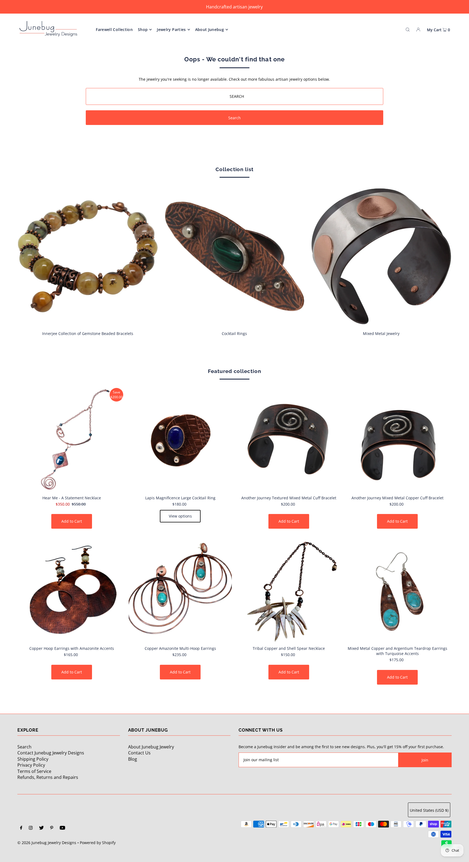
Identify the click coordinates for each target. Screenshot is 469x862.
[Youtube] (62, 828)
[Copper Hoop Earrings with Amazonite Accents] (71, 590)
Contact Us (139, 753)
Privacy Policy (31, 765)
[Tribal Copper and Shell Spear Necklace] (288, 590)
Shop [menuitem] (143, 29)
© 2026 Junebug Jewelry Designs (46, 842)
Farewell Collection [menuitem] (114, 29)
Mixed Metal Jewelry (381, 333)
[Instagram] (31, 828)
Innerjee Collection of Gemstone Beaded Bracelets (87, 333)
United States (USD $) (429, 810)
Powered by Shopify (98, 842)
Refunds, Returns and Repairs (47, 777)
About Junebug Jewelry (151, 747)
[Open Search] (407, 29)
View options (180, 516)
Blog (132, 759)
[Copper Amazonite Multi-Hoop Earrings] (180, 590)
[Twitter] (41, 828)
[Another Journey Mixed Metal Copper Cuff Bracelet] (397, 439)
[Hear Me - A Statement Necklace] (71, 439)
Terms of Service (34, 771)
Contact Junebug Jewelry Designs (50, 753)
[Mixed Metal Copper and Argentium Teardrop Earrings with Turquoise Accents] (397, 590)
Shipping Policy (32, 759)
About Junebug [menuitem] (209, 29)
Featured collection (234, 371)
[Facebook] (21, 828)
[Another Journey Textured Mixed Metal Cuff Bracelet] (288, 439)
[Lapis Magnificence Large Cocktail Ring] (180, 439)
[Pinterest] (51, 828)
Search (24, 747)
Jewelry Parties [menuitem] (171, 29)
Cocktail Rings (234, 333)
